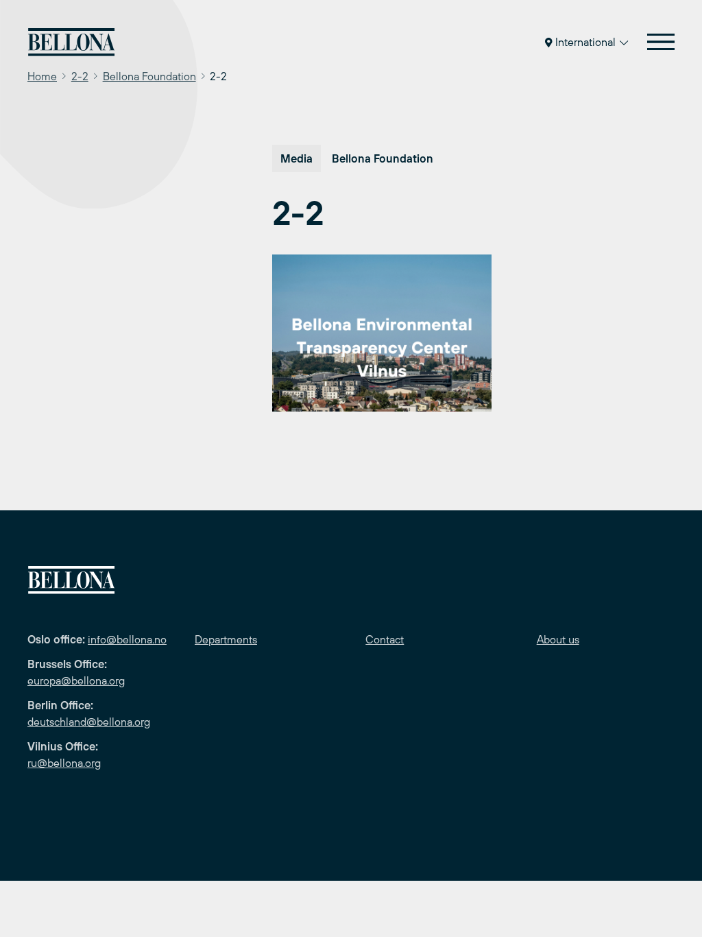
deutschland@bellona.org (88, 721)
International (585, 42)
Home (42, 76)
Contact (384, 639)
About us (558, 639)
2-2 (79, 76)
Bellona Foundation (149, 76)
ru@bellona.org (64, 763)
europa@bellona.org (76, 680)
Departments (226, 639)
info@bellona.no (127, 639)
